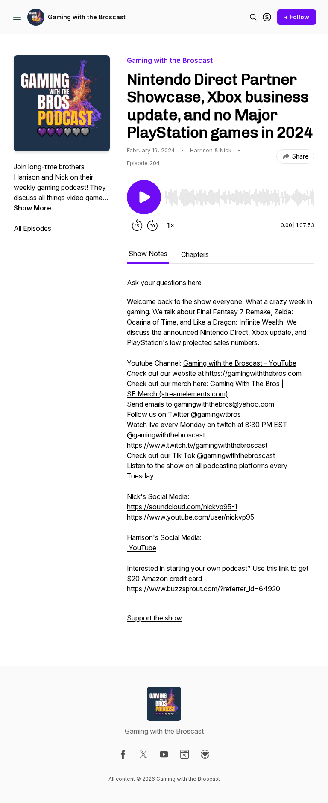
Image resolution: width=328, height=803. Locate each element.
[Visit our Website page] (184, 754)
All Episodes (32, 228)
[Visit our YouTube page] (164, 754)
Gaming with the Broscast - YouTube (239, 363)
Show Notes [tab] (148, 253)
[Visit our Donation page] (205, 754)
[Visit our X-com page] (143, 754)
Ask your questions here (164, 282)
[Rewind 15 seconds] (137, 225)
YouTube (141, 547)
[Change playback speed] (170, 225)
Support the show (154, 618)
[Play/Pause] (144, 197)
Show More (32, 208)
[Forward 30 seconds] (152, 225)
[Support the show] (267, 17)
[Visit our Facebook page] (123, 754)
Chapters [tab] (195, 254)
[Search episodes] (253, 17)
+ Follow (296, 17)
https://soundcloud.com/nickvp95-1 (182, 506)
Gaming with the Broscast (87, 17)
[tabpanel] (220, 455)
